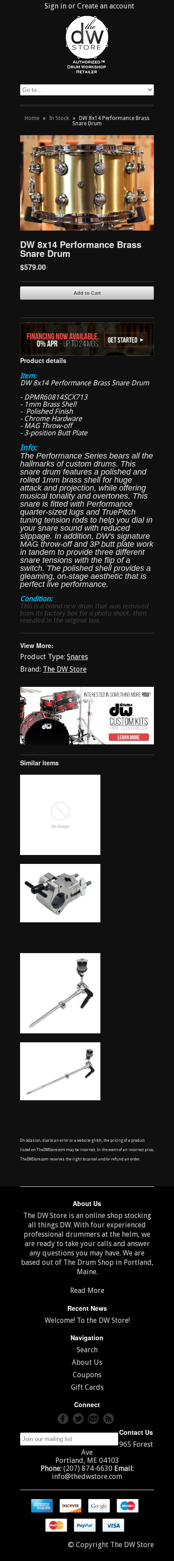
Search (87, 1350)
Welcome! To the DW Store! (87, 1320)
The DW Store (65, 669)
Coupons (87, 1375)
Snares (77, 656)
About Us (87, 1362)
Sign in (55, 6)
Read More (87, 1290)
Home (32, 118)
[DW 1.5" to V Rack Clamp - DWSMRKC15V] (60, 920)
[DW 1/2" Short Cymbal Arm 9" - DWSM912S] (60, 1031)
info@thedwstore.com (87, 1476)
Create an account (105, 6)
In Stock (59, 118)
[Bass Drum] (60, 852)
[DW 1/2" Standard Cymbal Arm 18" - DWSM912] (60, 1098)
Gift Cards (87, 1387)
